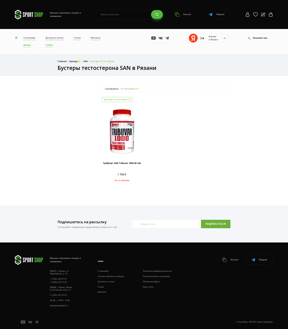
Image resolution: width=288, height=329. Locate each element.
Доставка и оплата (54, 38)
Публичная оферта (151, 281)
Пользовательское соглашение (156, 276)
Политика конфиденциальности (157, 271)
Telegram (220, 14)
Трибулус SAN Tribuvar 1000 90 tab (122, 163)
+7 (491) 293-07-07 (58, 279)
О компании (29, 38)
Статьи (77, 38)
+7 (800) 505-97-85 (58, 282)
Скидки (49, 45)
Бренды (27, 45)
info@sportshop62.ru (59, 306)
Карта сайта (148, 287)
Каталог (187, 14)
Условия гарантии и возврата (111, 276)
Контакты (95, 38)
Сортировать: (112, 88)
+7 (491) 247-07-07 (58, 295)
